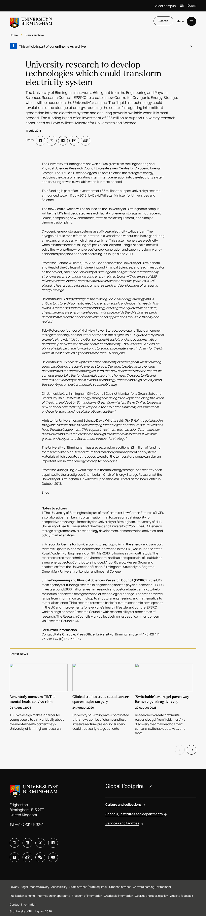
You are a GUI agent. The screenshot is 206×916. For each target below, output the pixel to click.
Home (14, 35)
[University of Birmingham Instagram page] (14, 843)
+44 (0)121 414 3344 (29, 824)
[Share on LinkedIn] (63, 140)
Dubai (191, 5)
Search (163, 21)
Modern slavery (39, 887)
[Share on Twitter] (52, 140)
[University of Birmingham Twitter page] (40, 843)
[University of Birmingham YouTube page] (53, 857)
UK (182, 5)
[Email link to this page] (74, 140)
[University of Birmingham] (31, 21)
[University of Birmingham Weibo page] (27, 857)
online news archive (70, 46)
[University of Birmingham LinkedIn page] (27, 843)
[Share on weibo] (85, 140)
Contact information (23, 904)
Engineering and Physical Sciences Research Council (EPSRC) (99, 580)
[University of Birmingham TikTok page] (14, 857)
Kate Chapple (64, 634)
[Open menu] (191, 21)
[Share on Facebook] (40, 140)
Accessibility (59, 887)
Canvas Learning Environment (152, 887)
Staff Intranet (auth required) (88, 887)
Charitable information (118, 896)
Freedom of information (87, 896)
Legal (24, 887)
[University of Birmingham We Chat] (40, 857)
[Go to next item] (191, 750)
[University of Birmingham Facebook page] (53, 843)
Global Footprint (124, 786)
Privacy (14, 887)
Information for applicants (53, 896)
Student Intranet (120, 887)
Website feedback (181, 896)
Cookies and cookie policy (151, 896)
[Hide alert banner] (191, 46)
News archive (35, 35)
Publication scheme (22, 896)
